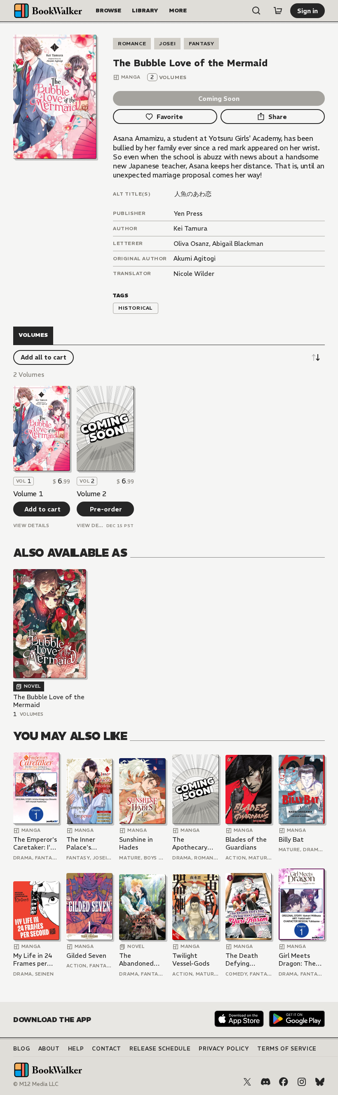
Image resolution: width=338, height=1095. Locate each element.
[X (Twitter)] (247, 1082)
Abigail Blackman (237, 243)
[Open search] (256, 11)
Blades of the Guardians (246, 844)
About (49, 1048)
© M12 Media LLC (36, 1084)
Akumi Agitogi (195, 258)
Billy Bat (291, 839)
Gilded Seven (86, 956)
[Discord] (265, 1082)
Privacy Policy (224, 1048)
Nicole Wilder (194, 274)
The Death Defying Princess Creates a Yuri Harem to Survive (246, 960)
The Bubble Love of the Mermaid (48, 701)
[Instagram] (302, 1082)
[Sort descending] (316, 357)
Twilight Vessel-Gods (190, 960)
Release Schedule (159, 1048)
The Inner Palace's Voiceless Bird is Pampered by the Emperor (89, 844)
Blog (21, 1048)
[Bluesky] (320, 1082)
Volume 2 (91, 493)
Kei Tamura (190, 228)
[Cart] (278, 11)
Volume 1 (28, 493)
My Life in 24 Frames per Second (32, 960)
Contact (106, 1048)
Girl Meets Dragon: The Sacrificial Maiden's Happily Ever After (297, 960)
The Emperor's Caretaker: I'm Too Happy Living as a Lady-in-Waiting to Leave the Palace (35, 844)
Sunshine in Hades (136, 844)
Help (76, 1048)
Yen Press (188, 213)
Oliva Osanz (191, 243)
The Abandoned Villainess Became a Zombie (136, 960)
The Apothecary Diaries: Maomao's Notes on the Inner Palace (192, 844)
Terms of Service (286, 1048)
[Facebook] (284, 1082)
